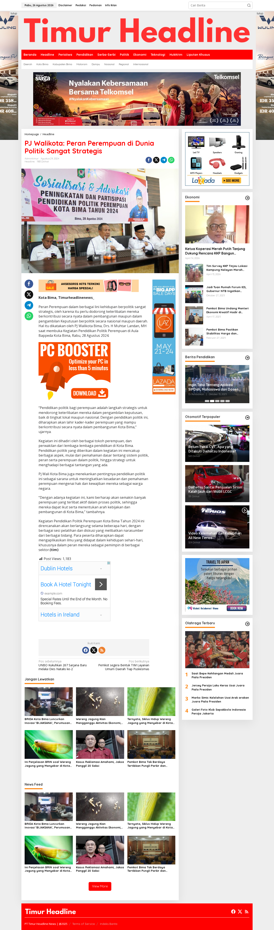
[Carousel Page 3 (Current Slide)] (217, 401)
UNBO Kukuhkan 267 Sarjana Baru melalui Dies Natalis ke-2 (63, 665)
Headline (30, 161)
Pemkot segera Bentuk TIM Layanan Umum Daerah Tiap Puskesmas (123, 665)
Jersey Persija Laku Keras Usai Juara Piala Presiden (218, 687)
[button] (249, 5)
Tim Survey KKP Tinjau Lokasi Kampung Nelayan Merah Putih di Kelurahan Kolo (226, 268)
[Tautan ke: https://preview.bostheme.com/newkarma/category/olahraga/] (247, 623)
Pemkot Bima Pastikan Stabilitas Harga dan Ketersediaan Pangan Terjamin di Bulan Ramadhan (226, 331)
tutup (14, 13)
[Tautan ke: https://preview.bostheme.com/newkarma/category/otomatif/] (247, 417)
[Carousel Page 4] (222, 401)
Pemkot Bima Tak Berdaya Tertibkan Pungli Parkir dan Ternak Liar (146, 764)
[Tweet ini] (156, 160)
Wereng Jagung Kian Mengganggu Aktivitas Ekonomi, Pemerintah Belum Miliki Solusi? (98, 721)
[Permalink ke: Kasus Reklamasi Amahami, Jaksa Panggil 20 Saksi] (100, 744)
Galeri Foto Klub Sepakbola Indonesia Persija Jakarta (219, 711)
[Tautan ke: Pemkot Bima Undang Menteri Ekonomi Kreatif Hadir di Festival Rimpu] (194, 315)
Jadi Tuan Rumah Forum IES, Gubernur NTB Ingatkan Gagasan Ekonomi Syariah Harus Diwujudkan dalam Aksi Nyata (227, 289)
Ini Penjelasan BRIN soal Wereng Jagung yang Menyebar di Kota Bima (48, 764)
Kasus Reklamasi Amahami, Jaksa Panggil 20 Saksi (100, 763)
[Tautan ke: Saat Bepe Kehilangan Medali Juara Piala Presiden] (217, 649)
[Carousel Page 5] (227, 401)
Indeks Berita (108, 924)
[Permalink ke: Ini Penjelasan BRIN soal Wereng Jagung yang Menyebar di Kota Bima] (49, 744)
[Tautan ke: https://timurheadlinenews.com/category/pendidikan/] (247, 357)
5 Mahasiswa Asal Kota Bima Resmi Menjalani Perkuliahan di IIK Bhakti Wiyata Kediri (217, 387)
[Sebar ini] (149, 160)
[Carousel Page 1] (207, 401)
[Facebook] (85, 650)
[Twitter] (93, 650)
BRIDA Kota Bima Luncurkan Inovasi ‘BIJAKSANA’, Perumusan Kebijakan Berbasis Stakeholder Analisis (47, 721)
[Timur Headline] (137, 30)
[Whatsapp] (171, 160)
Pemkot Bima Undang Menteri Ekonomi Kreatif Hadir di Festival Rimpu (227, 310)
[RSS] (101, 650)
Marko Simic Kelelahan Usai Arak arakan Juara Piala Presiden (220, 699)
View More (100, 886)
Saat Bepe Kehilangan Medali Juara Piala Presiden (217, 675)
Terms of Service (83, 924)
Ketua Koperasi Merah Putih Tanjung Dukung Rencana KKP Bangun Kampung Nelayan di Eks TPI (215, 251)
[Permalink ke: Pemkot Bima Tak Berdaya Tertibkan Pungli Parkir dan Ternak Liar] (151, 744)
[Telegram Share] (164, 160)
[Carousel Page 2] (212, 401)
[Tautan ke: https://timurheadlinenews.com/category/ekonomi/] (247, 198)
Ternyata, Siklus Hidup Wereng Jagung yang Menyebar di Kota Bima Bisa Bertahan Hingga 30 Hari (150, 721)
